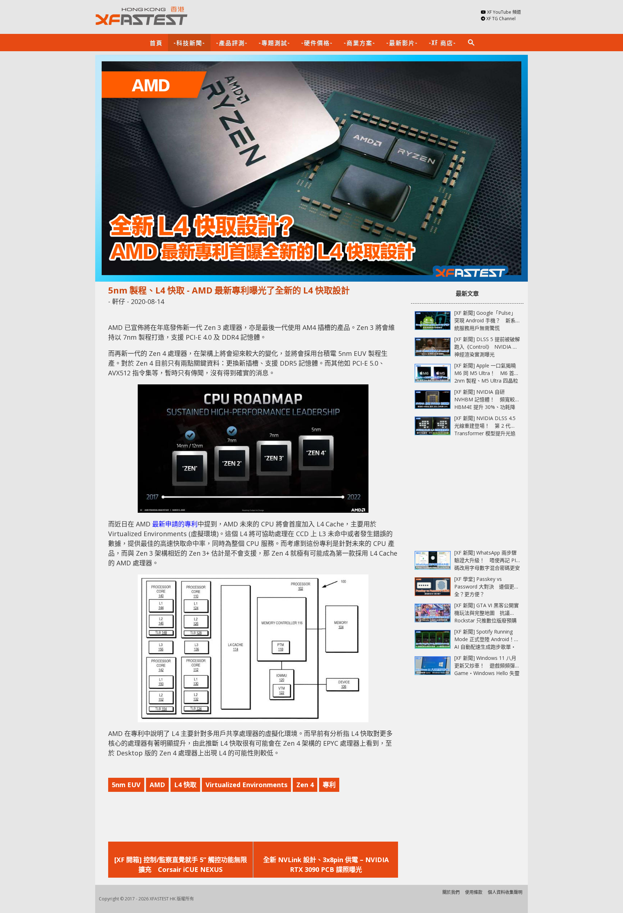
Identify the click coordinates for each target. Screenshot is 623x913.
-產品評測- (232, 42)
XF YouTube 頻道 (504, 12)
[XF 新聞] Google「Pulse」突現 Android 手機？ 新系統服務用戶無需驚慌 (485, 320)
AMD (157, 784)
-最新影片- (402, 42)
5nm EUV (126, 784)
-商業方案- (359, 42)
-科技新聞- (189, 42)
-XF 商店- (442, 42)
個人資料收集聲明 (505, 892)
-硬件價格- (317, 42)
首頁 (156, 42)
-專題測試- (274, 42)
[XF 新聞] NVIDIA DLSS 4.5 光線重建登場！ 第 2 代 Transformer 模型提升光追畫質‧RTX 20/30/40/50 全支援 (485, 433)
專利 (329, 784)
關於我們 (451, 892)
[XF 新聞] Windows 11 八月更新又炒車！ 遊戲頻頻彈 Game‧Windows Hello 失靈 (487, 665)
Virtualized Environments (246, 784)
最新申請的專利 (175, 524)
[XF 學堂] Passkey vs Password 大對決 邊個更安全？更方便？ (486, 586)
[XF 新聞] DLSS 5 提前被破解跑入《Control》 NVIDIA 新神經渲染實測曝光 (487, 347)
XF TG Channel (501, 19)
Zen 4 (305, 784)
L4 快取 (185, 784)
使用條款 (473, 892)
